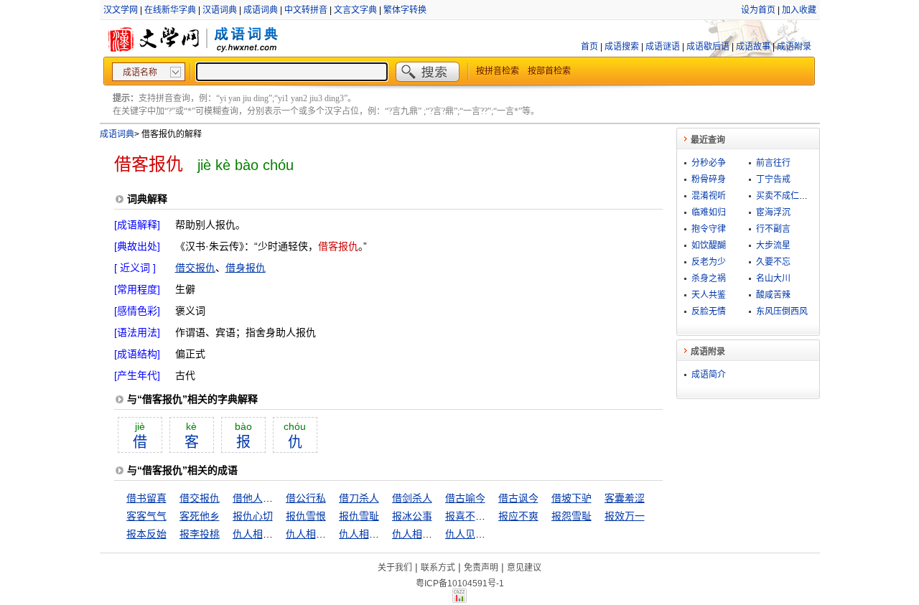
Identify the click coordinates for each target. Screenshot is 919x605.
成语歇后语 (707, 47)
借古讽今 (518, 498)
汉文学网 (120, 10)
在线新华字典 (170, 10)
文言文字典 (355, 10)
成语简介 (708, 375)
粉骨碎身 (708, 179)
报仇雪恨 (306, 516)
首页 (589, 47)
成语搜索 (622, 47)
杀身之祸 (708, 278)
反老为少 (708, 262)
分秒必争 (708, 163)
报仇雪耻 (359, 516)
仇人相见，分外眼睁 (384, 534)
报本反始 (146, 534)
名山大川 (773, 278)
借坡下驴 (571, 498)
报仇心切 (253, 516)
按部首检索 (549, 71)
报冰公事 (412, 516)
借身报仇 (245, 267)
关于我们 (395, 568)
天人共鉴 (708, 295)
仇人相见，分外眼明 (331, 534)
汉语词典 (219, 10)
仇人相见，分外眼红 (437, 534)
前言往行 (773, 163)
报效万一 (625, 516)
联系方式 (438, 568)
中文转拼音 (305, 10)
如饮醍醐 (708, 245)
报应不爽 (518, 516)
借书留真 (146, 498)
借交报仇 (195, 267)
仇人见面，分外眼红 (490, 534)
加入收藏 (799, 10)
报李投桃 (199, 534)
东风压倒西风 (782, 311)
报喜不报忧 (470, 516)
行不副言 (773, 229)
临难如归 (708, 212)
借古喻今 (465, 498)
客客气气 (146, 516)
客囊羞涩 (625, 498)
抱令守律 (708, 229)
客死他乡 (199, 516)
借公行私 (306, 498)
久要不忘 (773, 262)
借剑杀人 (412, 498)
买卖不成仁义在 (786, 196)
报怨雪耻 (571, 516)
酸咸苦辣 (773, 295)
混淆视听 (708, 196)
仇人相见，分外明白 (278, 534)
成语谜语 (662, 47)
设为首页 (758, 10)
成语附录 (794, 47)
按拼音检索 (497, 71)
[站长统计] (459, 599)
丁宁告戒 (773, 179)
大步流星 (773, 245)
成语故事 (753, 47)
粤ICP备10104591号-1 (460, 583)
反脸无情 (708, 311)
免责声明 (481, 568)
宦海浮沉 (773, 212)
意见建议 (524, 568)
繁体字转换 (404, 10)
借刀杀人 (359, 498)
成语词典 (260, 10)
